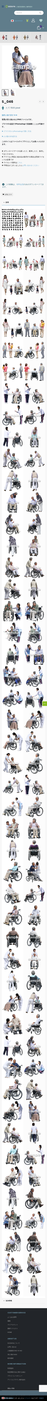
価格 (9, 1321)
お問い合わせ (12, 1347)
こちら (19, 162)
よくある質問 (12, 1317)
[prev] (40, 101)
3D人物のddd (12, 1354)
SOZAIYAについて (14, 1343)
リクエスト (27, 1398)
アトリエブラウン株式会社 (16, 1380)
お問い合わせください (30, 165)
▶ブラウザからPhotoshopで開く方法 (16, 131)
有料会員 (20, 184)
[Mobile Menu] (3, 6)
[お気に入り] (41, 20)
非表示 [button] (41, 1398)
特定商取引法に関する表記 (16, 1372)
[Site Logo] (10, 6)
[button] (4, 67)
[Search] (40, 13)
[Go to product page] (13, 220)
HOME (10, 1332)
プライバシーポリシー (15, 1376)
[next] (43, 101)
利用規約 (10, 1368)
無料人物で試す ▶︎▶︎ (10, 115)
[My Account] (33, 20)
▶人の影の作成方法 (9, 136)
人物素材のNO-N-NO (15, 1351)
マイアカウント (13, 1325)
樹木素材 (10, 1358)
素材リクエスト (13, 1328)
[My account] (28, 20)
